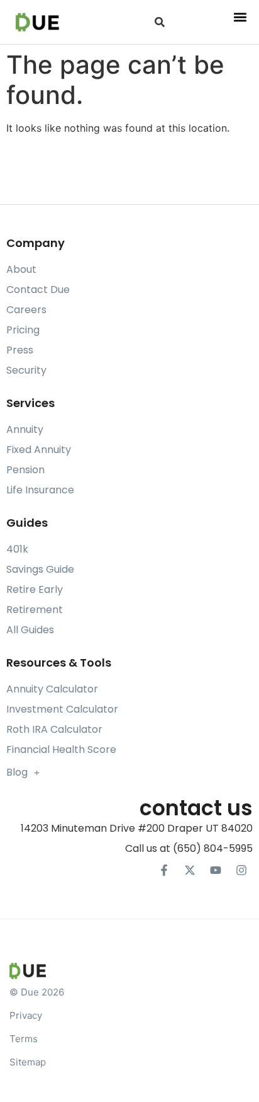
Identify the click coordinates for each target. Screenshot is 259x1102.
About (21, 269)
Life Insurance (40, 490)
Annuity (24, 429)
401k (17, 549)
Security (26, 370)
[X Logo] (190, 870)
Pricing (23, 330)
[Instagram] (241, 870)
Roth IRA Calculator (54, 729)
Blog (17, 772)
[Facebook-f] (164, 870)
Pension (25, 469)
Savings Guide (40, 569)
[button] (160, 22)
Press (19, 350)
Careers (26, 309)
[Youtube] (215, 870)
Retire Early (34, 589)
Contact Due (38, 289)
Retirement (34, 609)
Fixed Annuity (38, 449)
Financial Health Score (61, 749)
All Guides (30, 630)
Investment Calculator (62, 709)
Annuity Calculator (52, 689)
